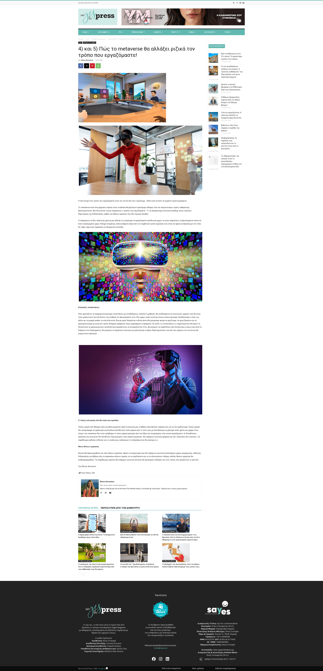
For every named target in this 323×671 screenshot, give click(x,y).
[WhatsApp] (98, 65)
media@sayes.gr (160, 648)
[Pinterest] (92, 65)
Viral (191, 32)
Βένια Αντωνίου (87, 60)
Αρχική (80, 39)
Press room (137, 32)
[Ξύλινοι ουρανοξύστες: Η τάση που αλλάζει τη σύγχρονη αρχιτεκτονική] (211, 117)
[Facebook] (237, 2)
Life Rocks (209, 32)
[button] (234, 3)
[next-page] (83, 574)
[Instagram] (240, 2)
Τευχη (227, 32)
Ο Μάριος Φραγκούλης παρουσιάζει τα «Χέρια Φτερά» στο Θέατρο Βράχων (230, 101)
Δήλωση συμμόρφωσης (225, 668)
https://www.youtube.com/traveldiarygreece (113, 485)
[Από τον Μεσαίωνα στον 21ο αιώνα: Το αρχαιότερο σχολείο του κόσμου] (211, 58)
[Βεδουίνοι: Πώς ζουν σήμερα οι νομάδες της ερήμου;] (211, 130)
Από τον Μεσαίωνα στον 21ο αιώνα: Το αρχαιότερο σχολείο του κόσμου (231, 56)
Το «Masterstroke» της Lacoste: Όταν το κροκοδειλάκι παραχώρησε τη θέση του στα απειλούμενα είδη (231, 161)
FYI (120, 32)
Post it (174, 32)
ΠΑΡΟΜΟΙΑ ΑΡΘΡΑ (88, 508)
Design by (102, 669)
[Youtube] (111, 492)
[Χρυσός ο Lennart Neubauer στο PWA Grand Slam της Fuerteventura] (211, 89)
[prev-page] (79, 574)
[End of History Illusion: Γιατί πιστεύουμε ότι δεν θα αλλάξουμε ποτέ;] (140, 523)
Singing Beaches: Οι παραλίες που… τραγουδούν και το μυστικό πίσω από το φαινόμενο (229, 143)
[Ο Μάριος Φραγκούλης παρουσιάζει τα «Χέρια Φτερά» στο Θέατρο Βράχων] (211, 102)
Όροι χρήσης (198, 668)
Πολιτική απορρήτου (171, 668)
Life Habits (103, 32)
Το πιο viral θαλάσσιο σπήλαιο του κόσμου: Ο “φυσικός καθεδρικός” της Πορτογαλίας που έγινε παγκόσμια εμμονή (232, 71)
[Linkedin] (243, 2)
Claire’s (157, 32)
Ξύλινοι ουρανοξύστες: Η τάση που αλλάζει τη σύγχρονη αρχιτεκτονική (231, 115)
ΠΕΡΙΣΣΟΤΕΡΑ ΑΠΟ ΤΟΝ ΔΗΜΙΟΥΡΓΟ (120, 508)
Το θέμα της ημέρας (98, 39)
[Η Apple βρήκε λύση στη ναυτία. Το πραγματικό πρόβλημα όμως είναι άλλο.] (98, 523)
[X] (86, 65)
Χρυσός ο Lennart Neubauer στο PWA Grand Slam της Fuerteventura (231, 87)
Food (85, 32)
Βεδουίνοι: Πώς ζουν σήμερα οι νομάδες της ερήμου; (230, 128)
